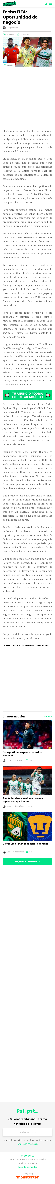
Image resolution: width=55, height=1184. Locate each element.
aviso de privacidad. (27, 1143)
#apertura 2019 (12, 645)
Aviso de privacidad (27, 1166)
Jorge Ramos (12, 27)
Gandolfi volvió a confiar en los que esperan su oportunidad (23, 799)
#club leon (28, 645)
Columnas (9, 35)
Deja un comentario (27, 861)
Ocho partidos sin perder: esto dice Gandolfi (22, 754)
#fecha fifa (42, 645)
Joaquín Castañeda (15, 760)
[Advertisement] (27, 98)
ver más (48, 716)
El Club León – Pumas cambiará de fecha (25, 843)
